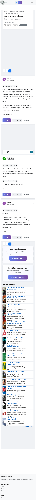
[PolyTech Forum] (3, 2)
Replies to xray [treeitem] (20, 152)
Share (27, 120)
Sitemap (3, 491)
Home (5, 11)
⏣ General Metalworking (16, 11)
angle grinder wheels (12, 13)
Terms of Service (6, 498)
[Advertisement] (18, 48)
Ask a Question (19, 277)
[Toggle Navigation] (32, 2)
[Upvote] (14, 120)
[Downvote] (20, 120)
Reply (7, 120)
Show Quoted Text (10, 86)
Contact (3, 489)
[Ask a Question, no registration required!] (20, 2)
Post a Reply (19, 258)
